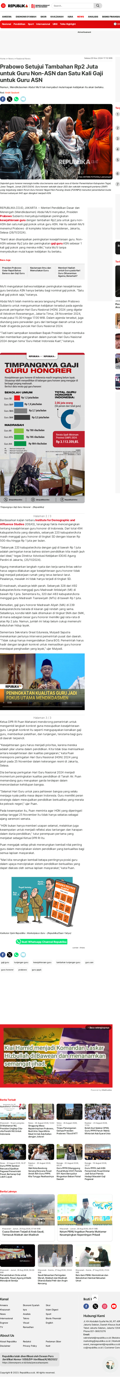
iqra (70, 16)
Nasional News (23, 58)
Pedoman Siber (53, 1341)
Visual (26, 1322)
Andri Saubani (12, 92)
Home (3, 58)
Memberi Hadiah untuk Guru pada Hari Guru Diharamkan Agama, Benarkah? (69, 271)
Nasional (6, 24)
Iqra (25, 1309)
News (11, 58)
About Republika (8, 1341)
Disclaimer (5, 1345)
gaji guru (56, 243)
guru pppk (36, 969)
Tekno (26, 1318)
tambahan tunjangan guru (68, 962)
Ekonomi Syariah (26, 16)
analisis (93, 16)
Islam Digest (52, 1309)
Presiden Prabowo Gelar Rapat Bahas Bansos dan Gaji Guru (13, 270)
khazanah (56, 16)
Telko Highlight (68, 24)
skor (43, 16)
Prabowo (6, 216)
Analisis (27, 1314)
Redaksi (27, 1341)
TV (1, 1327)
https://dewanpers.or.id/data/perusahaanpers (25, 1362)
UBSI (55, 24)
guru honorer (7, 969)
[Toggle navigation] (3, 5)
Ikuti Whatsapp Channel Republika (44, 941)
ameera (7, 16)
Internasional (43, 24)
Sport (31, 24)
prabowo (22, 969)
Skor (48, 1305)
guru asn (89, 962)
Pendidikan (19, 24)
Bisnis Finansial (53, 1318)
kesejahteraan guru (13, 220)
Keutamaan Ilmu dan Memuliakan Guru (40, 269)
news (80, 16)
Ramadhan (28, 1327)
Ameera (4, 1305)
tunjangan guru (21, 962)
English (49, 1322)
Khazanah (5, 1309)
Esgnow (4, 1322)
